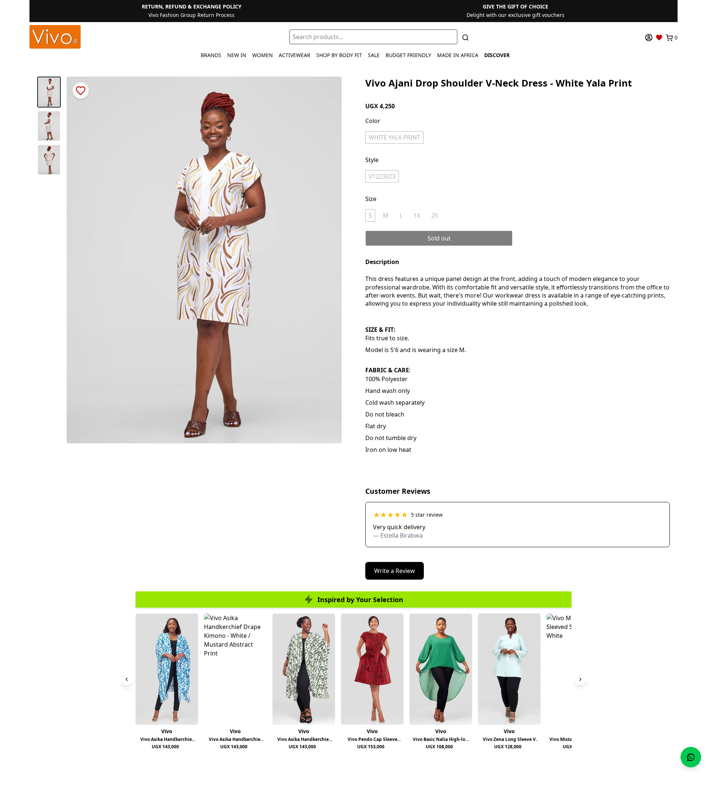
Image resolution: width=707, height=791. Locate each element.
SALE (374, 55)
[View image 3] (49, 159)
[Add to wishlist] (81, 90)
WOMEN (262, 55)
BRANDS (211, 55)
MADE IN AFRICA (457, 55)
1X (417, 215)
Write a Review (394, 571)
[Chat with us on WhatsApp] (690, 757)
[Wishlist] (659, 37)
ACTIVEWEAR (294, 55)
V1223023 (382, 176)
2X (434, 215)
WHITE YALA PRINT (394, 137)
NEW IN (236, 55)
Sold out (439, 238)
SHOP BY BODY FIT (339, 55)
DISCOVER (497, 55)
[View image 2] (49, 125)
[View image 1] (49, 92)
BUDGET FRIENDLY (408, 55)
